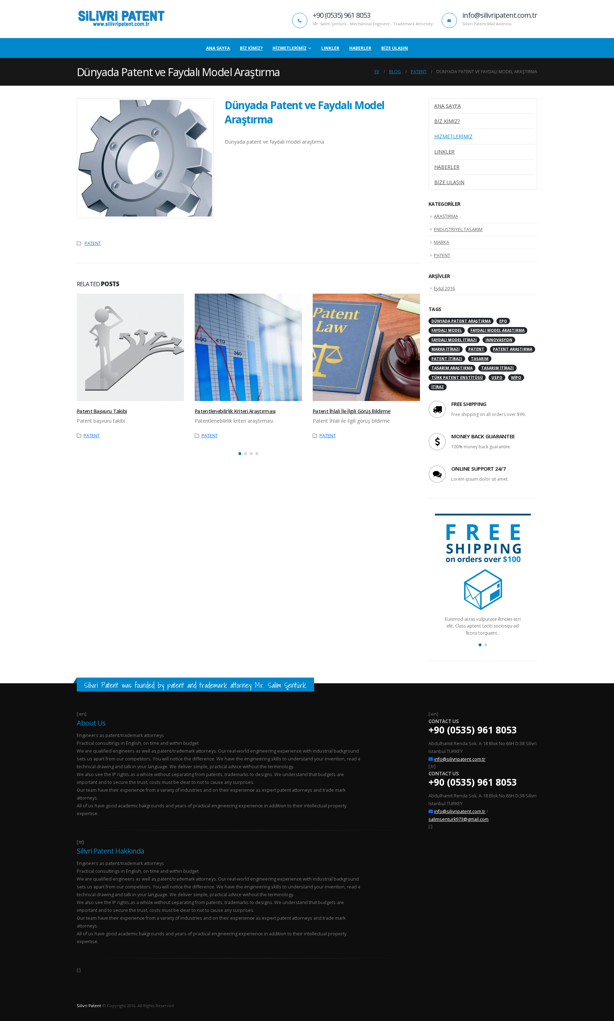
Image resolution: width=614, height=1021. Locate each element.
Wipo (516, 377)
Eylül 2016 (444, 288)
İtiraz (437, 386)
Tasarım (480, 358)
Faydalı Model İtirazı (454, 339)
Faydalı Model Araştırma (497, 330)
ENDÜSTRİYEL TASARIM (458, 229)
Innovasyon (498, 339)
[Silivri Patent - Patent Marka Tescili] (121, 19)
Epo (503, 321)
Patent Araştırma (512, 349)
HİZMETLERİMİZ (290, 48)
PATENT (93, 243)
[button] (240, 453)
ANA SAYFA (218, 48)
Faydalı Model (446, 330)
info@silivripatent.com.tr (459, 759)
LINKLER (330, 48)
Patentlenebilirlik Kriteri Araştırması (235, 411)
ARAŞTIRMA (446, 216)
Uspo (496, 377)
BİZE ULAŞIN (394, 48)
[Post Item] (130, 347)
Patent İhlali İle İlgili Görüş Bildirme (352, 411)
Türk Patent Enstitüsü (457, 377)
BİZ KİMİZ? (251, 48)
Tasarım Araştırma (452, 367)
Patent (476, 349)
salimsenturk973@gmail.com (459, 819)
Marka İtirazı (445, 349)
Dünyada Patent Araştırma (461, 321)
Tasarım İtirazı (497, 367)
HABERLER (360, 48)
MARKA (441, 242)
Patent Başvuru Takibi (102, 411)
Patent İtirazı (446, 358)
